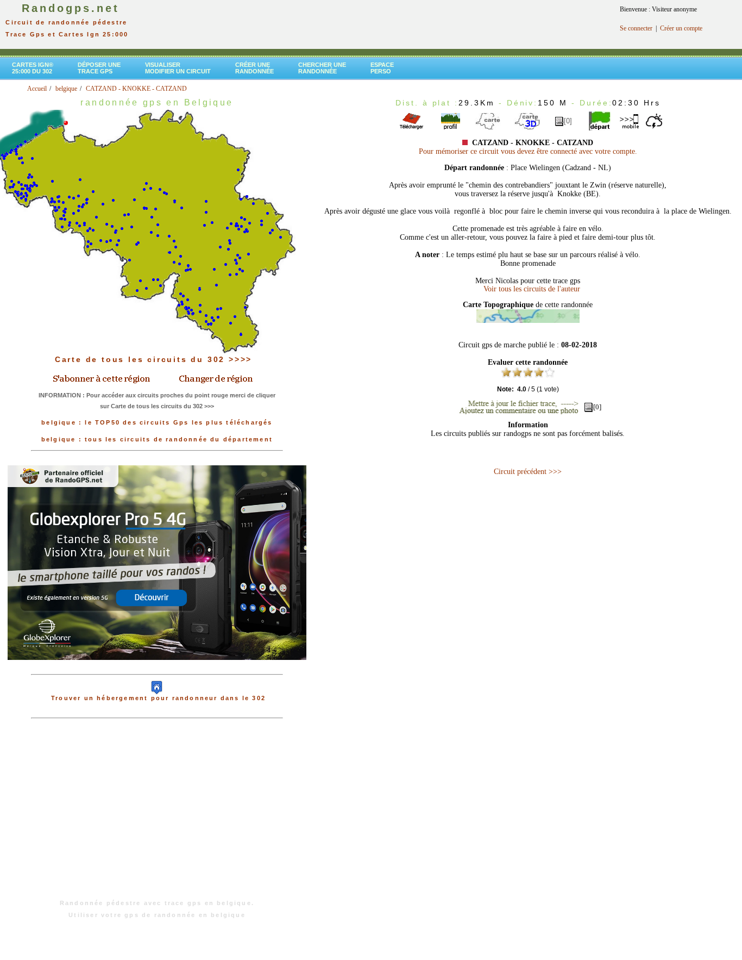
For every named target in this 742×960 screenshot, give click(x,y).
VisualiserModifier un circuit (178, 67)
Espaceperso (382, 67)
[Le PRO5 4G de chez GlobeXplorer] (157, 668)
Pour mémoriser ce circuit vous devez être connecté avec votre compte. (528, 151)
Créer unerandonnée (254, 67)
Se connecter (636, 28)
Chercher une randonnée (322, 67)
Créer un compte (681, 28)
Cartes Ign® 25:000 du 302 (32, 67)
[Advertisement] (157, 814)
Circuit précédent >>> (528, 471)
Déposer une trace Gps (99, 67)
